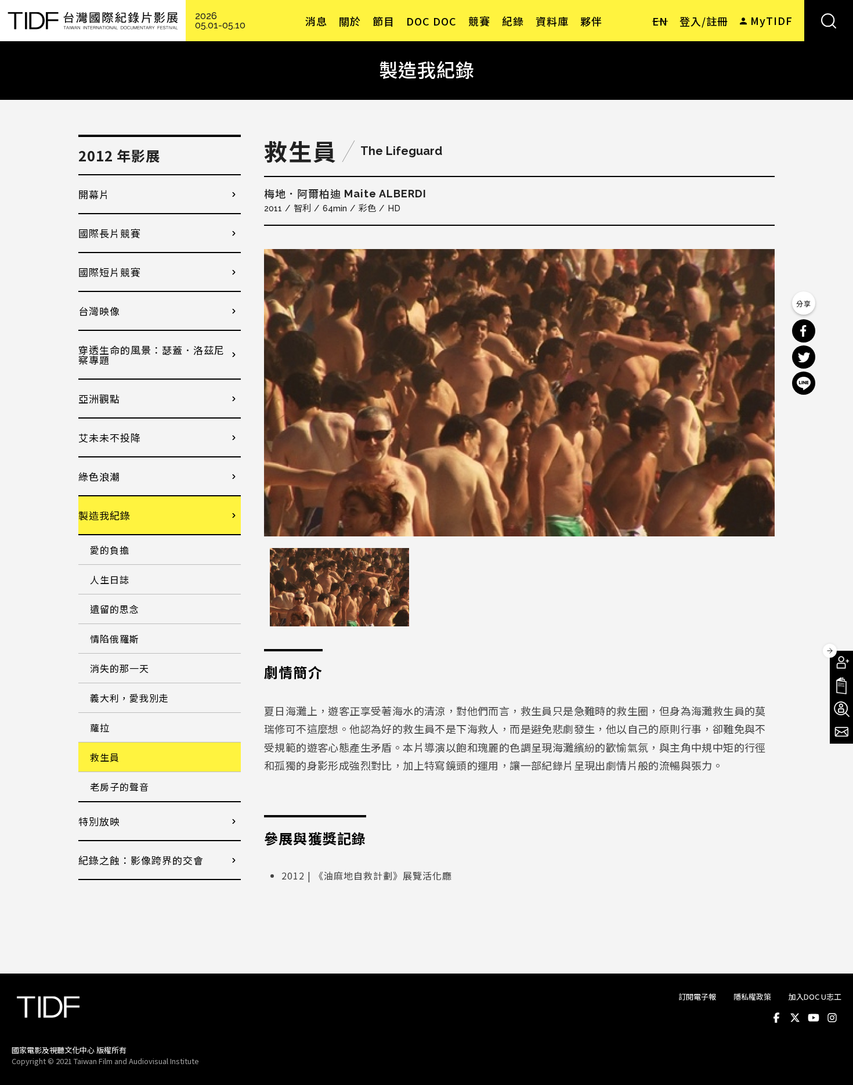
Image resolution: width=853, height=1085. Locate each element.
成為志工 (841, 708)
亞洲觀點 (99, 398)
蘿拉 (100, 727)
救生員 (105, 757)
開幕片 (94, 194)
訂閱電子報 (697, 996)
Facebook (776, 1017)
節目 (384, 21)
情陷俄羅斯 (114, 639)
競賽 (479, 21)
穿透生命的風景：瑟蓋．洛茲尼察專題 (151, 355)
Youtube (813, 1017)
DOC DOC (431, 21)
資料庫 (552, 21)
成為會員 (841, 662)
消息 (316, 21)
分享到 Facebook (803, 331)
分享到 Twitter (803, 357)
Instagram (832, 1017)
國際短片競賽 (109, 272)
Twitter (795, 1017)
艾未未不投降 (109, 437)
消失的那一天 (119, 668)
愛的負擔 (109, 550)
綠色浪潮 (99, 476)
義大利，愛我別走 (129, 698)
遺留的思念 (114, 609)
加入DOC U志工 (815, 996)
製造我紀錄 (104, 515)
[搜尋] (828, 20)
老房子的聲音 (119, 787)
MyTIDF (771, 20)
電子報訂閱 (841, 732)
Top (830, 1060)
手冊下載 (841, 685)
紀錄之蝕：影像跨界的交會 (141, 860)
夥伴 (591, 21)
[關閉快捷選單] (830, 651)
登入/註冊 (703, 20)
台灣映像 (99, 311)
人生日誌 (109, 579)
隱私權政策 (752, 996)
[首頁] (92, 21)
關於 (350, 21)
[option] (519, 392)
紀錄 (513, 21)
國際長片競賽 (109, 233)
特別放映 (99, 821)
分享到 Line (803, 383)
